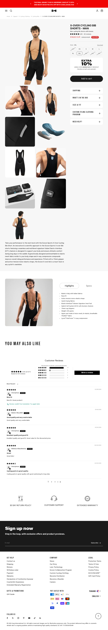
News (52, 561)
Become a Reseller (57, 579)
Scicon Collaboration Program (61, 570)
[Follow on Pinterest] (24, 618)
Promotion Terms (94, 561)
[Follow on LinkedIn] (40, 618)
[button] (75, 34)
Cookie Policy (93, 570)
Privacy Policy (93, 567)
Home (8, 16)
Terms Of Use (93, 564)
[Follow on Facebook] (7, 618)
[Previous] (30, 3)
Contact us (11, 561)
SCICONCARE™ (94, 573)
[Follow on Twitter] (13, 618)
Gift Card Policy (94, 576)
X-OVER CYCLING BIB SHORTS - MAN (54, 16)
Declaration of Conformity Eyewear (20, 579)
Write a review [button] (87, 373)
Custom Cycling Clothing (59, 573)
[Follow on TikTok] (35, 618)
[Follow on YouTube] (29, 618)
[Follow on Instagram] (18, 618)
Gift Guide (10, 594)
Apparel (15, 16)
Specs (89, 286)
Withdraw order (12, 570)
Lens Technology (56, 567)
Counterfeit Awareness (15, 582)
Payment (10, 573)
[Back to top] (98, 616)
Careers (53, 582)
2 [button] (51, 482)
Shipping (10, 564)
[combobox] (95, 591)
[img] (11, 390)
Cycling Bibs (35, 16)
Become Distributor (57, 576)
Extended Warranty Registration (19, 585)
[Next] (77, 3)
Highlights (69, 286)
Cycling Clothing (25, 16)
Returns (10, 567)
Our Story (53, 564)
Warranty (10, 576)
